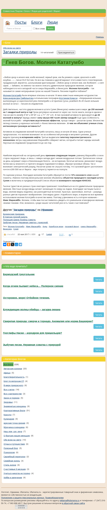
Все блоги (8, 364)
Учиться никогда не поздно (17, 473)
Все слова (40, 28)
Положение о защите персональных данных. (23, 497)
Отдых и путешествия (14, 444)
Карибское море (56, 226)
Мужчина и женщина (14, 427)
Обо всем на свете (12, 48)
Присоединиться (66, 52)
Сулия (15, 229)
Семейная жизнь (12, 460)
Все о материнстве (13, 393)
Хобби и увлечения (13, 477)
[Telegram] (20, 244)
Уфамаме (47, 209)
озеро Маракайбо (88, 226)
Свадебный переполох (14, 456)
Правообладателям (54, 497)
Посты (20, 22)
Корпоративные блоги (14, 410)
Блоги (27, 11)
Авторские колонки (13, 368)
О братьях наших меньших (17, 435)
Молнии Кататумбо (12, 95)
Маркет (57, 11)
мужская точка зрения (14, 423)
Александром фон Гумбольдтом (18, 98)
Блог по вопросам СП (14, 381)
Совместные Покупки (13, 11)
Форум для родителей (41, 11)
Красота (7, 414)
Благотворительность (14, 376)
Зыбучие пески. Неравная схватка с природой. (25, 222)
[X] (12, 244)
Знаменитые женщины (15, 406)
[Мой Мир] (16, 244)
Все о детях (9, 389)
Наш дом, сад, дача (13, 431)
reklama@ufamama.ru (69, 500)
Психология (9, 452)
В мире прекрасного (13, 385)
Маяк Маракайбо (33, 226)
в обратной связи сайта (73, 503)
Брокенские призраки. (14, 214)
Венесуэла (7, 229)
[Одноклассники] (8, 244)
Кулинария (9, 418)
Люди (52, 22)
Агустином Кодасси (68, 98)
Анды (45, 226)
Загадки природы (20, 51)
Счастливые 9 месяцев (15, 469)
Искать (50, 28)
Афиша (7, 372)
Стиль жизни (10, 464)
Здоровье (8, 402)
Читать (98, 279)
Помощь (100, 36)
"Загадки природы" (25, 209)
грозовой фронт (72, 226)
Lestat (49, 234)
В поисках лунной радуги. (15, 216)
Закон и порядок (12, 397)
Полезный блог (11, 448)
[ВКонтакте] (4, 244)
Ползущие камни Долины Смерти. (19, 219)
